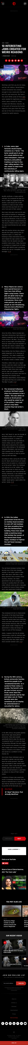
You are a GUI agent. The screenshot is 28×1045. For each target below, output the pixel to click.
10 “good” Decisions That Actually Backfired (14, 793)
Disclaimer (14, 1006)
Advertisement (14, 1010)
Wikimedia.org (22, 728)
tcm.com (24, 430)
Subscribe (21, 983)
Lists (3, 43)
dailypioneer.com (22, 564)
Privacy (14, 1014)
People (6, 43)
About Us (14, 999)
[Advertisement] (14, 26)
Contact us (14, 1003)
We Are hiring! (14, 1018)
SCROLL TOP (14, 1043)
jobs (24, 97)
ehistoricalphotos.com (20, 192)
